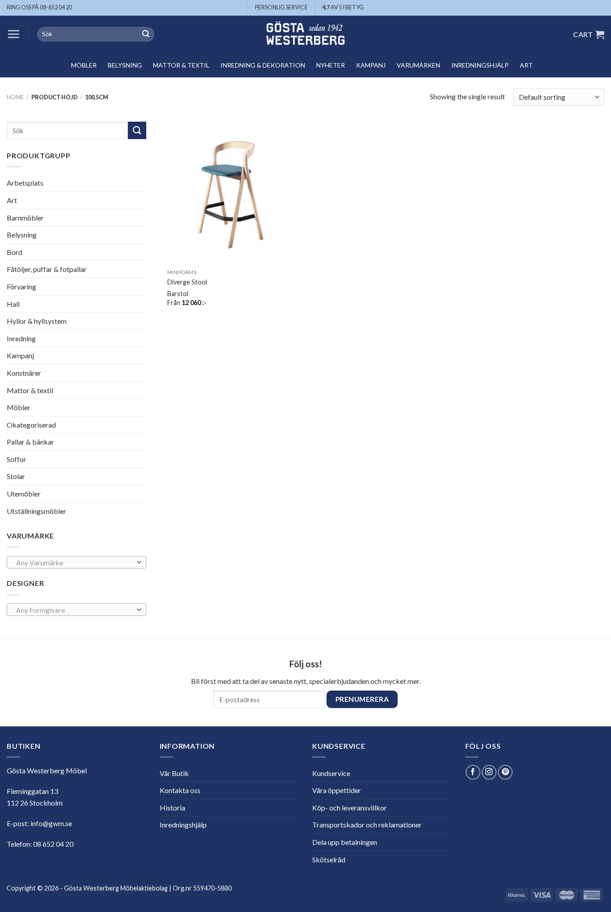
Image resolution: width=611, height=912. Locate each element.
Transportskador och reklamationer (367, 824)
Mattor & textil (181, 65)
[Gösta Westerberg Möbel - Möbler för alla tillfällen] (305, 34)
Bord (14, 252)
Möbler (84, 65)
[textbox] (74, 562)
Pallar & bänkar (30, 441)
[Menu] (13, 34)
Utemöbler (24, 493)
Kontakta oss (180, 790)
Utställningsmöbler (36, 511)
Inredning (21, 338)
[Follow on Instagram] (489, 772)
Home (15, 97)
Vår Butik (174, 773)
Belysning (125, 65)
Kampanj (371, 65)
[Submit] (145, 34)
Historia (172, 807)
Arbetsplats (25, 182)
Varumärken (418, 65)
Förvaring (21, 286)
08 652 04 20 (53, 844)
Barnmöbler (25, 217)
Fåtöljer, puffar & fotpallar (47, 269)
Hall (13, 303)
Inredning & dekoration (263, 65)
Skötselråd (328, 859)
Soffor (16, 459)
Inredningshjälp (480, 65)
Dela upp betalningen (344, 842)
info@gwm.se (51, 823)
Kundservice (331, 773)
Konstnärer (24, 373)
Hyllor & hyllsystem (37, 321)
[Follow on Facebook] (473, 772)
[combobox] (76, 562)
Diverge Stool (187, 282)
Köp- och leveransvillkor (349, 807)
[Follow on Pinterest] (505, 772)
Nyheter (330, 65)
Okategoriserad (31, 424)
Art (526, 65)
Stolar (16, 476)
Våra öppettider (336, 790)
